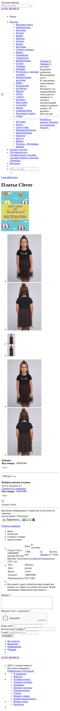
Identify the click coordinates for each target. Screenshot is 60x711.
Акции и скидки (18, 149)
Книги (19, 124)
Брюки (19, 35)
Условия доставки (23, 682)
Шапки (20, 141)
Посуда (20, 138)
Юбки (19, 83)
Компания (12, 644)
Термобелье (22, 55)
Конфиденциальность (25, 698)
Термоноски (22, 58)
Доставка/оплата (18, 152)
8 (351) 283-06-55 (10, 8)
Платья (19, 63)
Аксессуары (22, 127)
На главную (13, 641)
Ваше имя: (7, 626)
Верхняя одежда (24, 24)
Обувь (19, 94)
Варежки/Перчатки (26, 130)
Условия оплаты (18, 155)
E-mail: (4, 632)
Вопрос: (6, 595)
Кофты (19, 52)
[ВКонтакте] (24, 520)
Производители (22, 690)
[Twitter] (27, 520)
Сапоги (20, 96)
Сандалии (21, 105)
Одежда (20, 41)
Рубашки (20, 66)
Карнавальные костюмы (23, 78)
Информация (14, 646)
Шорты (20, 91)
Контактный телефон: (13, 629)
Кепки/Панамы (24, 132)
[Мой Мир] (33, 520)
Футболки (21, 88)
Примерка (15, 160)
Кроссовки (21, 102)
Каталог (14, 21)
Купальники (22, 85)
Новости (18, 676)
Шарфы (20, 146)
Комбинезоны (23, 27)
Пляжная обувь (24, 110)
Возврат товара (22, 696)
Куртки (20, 33)
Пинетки (20, 135)
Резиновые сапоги (25, 113)
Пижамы (20, 69)
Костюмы (21, 30)
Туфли (19, 116)
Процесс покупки (29, 157)
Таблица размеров (10, 526)
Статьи (17, 693)
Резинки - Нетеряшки (27, 144)
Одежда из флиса (25, 49)
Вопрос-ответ (21, 701)
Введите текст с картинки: (15, 611)
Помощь (11, 649)
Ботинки (20, 99)
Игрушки (21, 121)
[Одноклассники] (30, 520)
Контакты (15, 163)
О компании (20, 673)
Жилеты (20, 38)
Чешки (19, 108)
